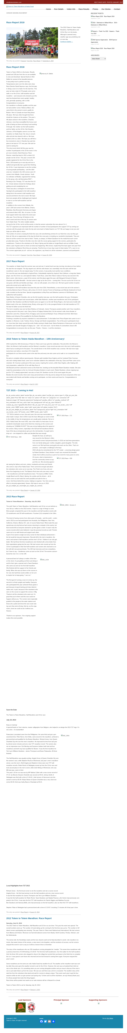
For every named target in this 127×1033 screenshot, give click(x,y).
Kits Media (110, 1018)
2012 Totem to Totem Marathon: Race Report (29, 918)
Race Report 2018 (15, 67)
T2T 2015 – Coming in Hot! (19, 390)
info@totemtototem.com (13, 2)
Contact (117, 9)
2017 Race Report (15, 261)
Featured (23, 61)
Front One (29, 61)
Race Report (36, 61)
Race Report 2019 (15, 22)
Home (48, 9)
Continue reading (66, 41)
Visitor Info (71, 9)
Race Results (84, 9)
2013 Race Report (15, 496)
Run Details (58, 9)
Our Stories (106, 9)
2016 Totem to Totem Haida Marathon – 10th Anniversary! (35, 339)
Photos (95, 9)
